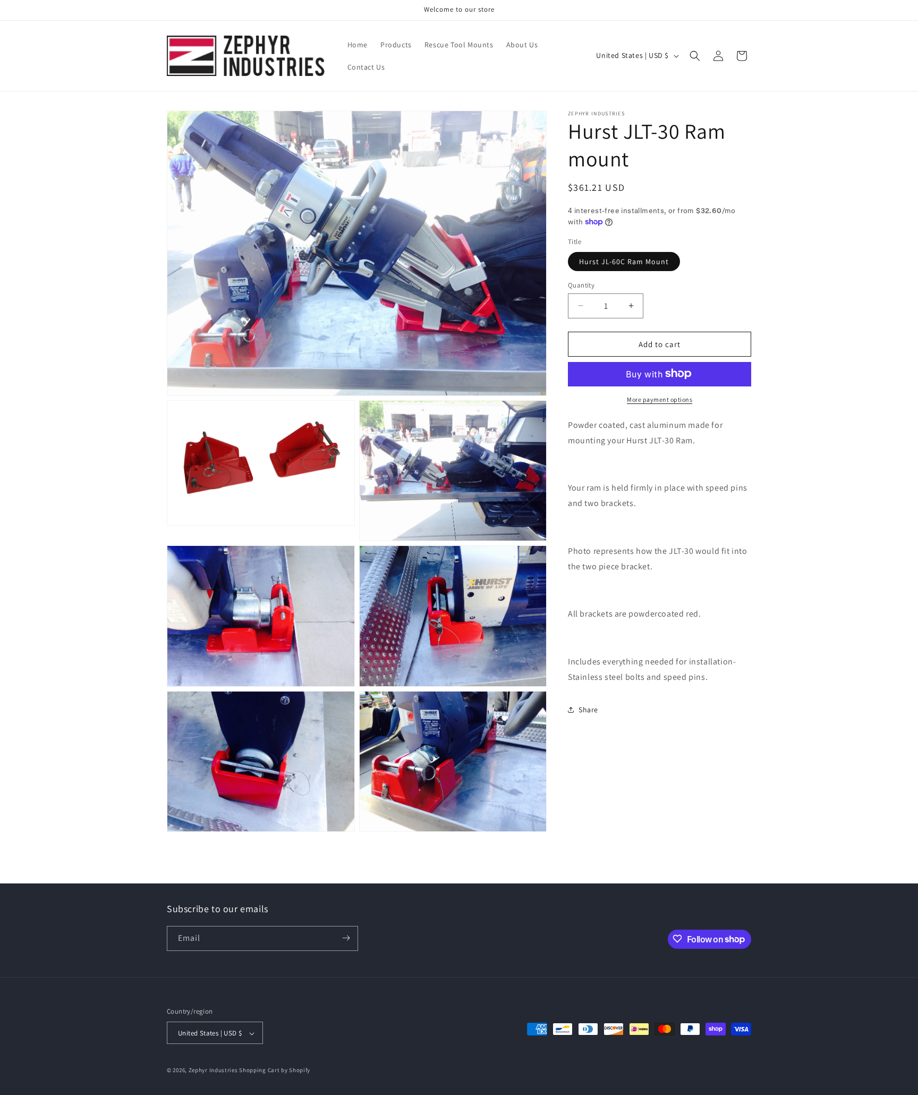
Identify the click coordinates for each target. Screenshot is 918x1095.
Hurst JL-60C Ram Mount (624, 261)
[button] (695, 56)
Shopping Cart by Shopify (274, 1070)
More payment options (659, 399)
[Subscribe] (346, 937)
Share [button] (588, 709)
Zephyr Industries (213, 1070)
